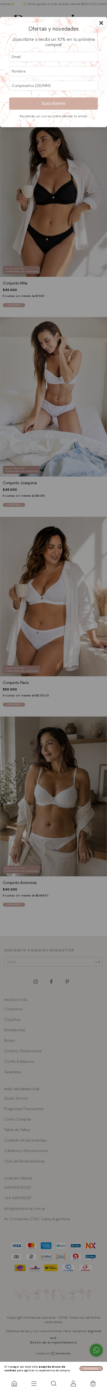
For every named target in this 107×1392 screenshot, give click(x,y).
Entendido (91, 1368)
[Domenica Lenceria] (14, 1383)
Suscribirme (53, 103)
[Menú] (34, 1383)
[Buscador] (53, 1383)
